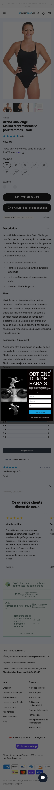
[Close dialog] (51, 371)
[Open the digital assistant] (43, 777)
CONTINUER (40, 412)
